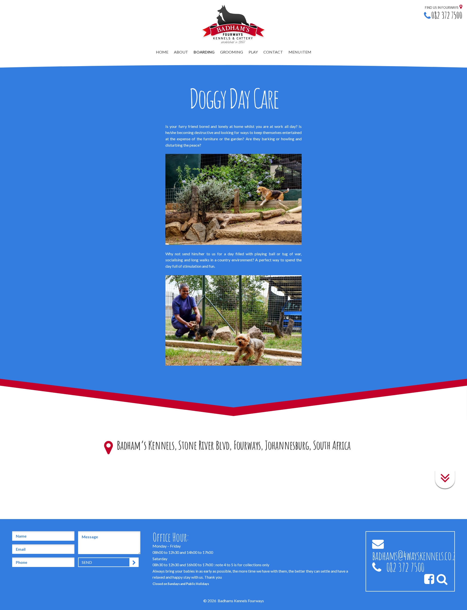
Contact (273, 52)
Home (162, 52)
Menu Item (299, 52)
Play (253, 52)
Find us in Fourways (441, 7)
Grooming (231, 52)
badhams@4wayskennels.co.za (415, 555)
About (181, 52)
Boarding (204, 52)
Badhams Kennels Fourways (241, 600)
